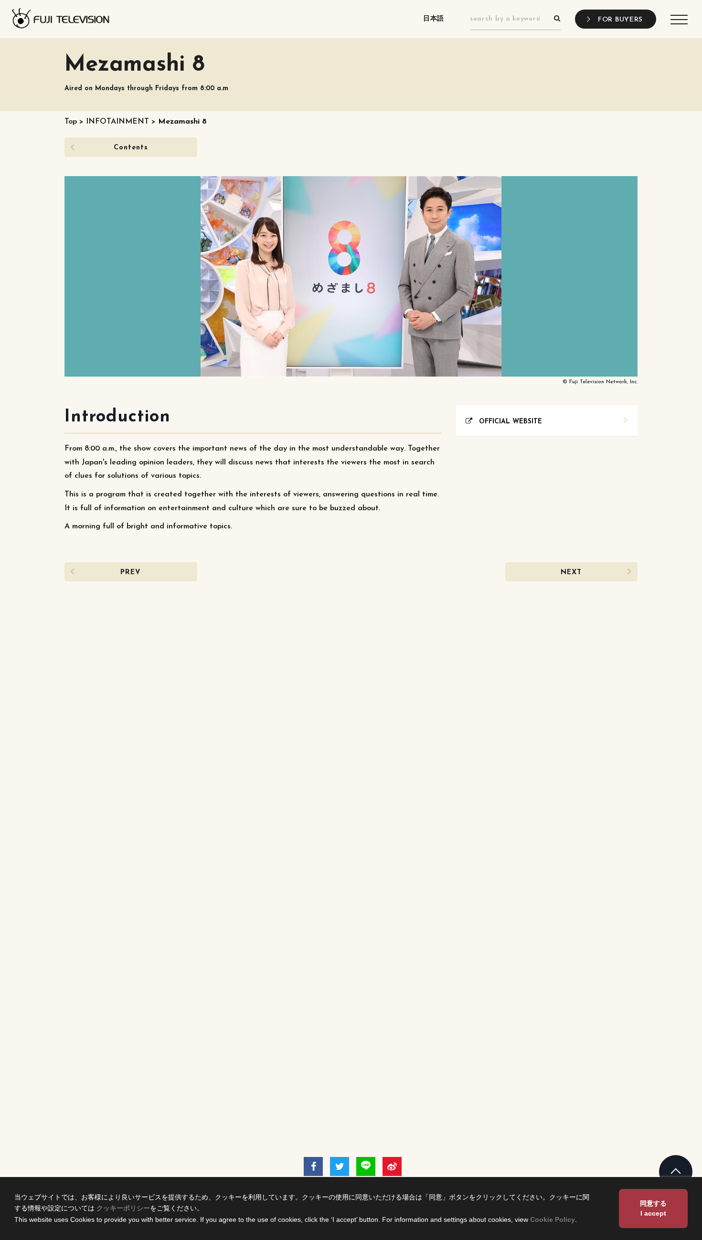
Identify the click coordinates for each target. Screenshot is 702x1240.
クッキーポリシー (123, 1208)
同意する (653, 1208)
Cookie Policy (552, 1219)
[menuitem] (515, 19)
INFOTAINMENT (117, 122)
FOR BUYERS (620, 19)
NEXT (571, 572)
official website (507, 421)
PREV (130, 572)
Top (70, 122)
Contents (131, 147)
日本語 (433, 18)
